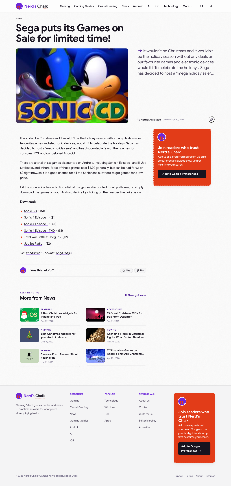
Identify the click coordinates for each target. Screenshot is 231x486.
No (142, 270)
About (199, 476)
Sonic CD (30, 211)
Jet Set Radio (33, 244)
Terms (189, 476)
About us (144, 400)
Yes (128, 270)
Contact (144, 407)
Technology (171, 6)
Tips (106, 414)
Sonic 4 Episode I (35, 217)
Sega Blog (63, 253)
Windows (110, 407)
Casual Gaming (107, 6)
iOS (157, 6)
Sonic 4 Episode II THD (39, 231)
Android (138, 6)
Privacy (179, 476)
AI (149, 6)
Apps (107, 420)
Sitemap (210, 476)
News (125, 6)
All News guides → (135, 295)
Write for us (145, 414)
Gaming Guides (84, 6)
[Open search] (202, 6)
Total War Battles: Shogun (41, 237)
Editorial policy (147, 420)
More (186, 6)
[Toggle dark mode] (211, 6)
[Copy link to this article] (211, 119)
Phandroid (33, 253)
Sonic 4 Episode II (36, 224)
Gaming (65, 6)
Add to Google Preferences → (182, 173)
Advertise (144, 427)
